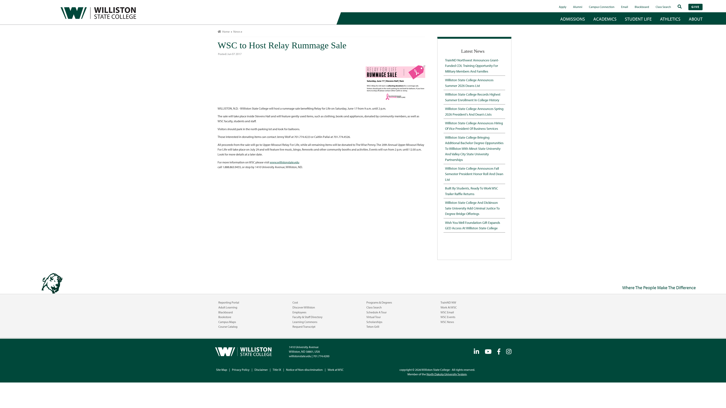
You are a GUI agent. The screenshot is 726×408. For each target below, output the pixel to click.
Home (225, 31)
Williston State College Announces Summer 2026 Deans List (469, 83)
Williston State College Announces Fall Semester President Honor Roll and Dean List (474, 174)
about (696, 19)
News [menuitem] (236, 31)
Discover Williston (303, 307)
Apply (562, 7)
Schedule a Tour (376, 312)
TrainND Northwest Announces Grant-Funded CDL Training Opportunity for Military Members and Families (472, 65)
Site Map (221, 370)
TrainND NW (448, 302)
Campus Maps (227, 322)
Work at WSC (449, 307)
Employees (299, 312)
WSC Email (447, 312)
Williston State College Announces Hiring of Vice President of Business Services (474, 126)
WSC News (447, 322)
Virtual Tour (373, 317)
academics (605, 19)
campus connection (601, 7)
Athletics (670, 19)
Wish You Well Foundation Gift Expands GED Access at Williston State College (472, 225)
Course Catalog (227, 326)
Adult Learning (227, 307)
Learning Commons (304, 322)
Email (624, 7)
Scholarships (374, 322)
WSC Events (448, 317)
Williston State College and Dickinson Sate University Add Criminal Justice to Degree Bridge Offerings (472, 208)
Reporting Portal (228, 302)
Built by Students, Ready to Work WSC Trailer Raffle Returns (471, 191)
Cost (295, 302)
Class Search (663, 7)
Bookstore (224, 317)
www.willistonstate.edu (284, 162)
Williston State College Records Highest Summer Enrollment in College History (472, 97)
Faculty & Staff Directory (307, 317)
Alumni (577, 7)
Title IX (277, 370)
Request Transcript (303, 326)
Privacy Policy (241, 370)
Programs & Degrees (379, 302)
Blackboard (642, 7)
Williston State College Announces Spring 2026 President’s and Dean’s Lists (474, 111)
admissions (572, 19)
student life (638, 19)
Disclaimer (261, 370)
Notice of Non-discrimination (304, 370)
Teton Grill (372, 326)
